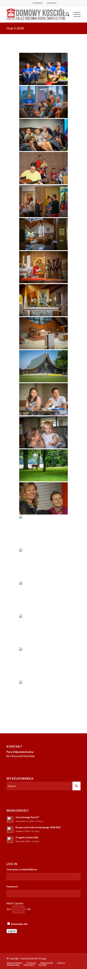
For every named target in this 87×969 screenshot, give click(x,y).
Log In (11, 931)
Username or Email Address (21, 869)
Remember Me (19, 923)
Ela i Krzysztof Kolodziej (20, 756)
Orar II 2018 (15, 28)
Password (12, 886)
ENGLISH (51, 3)
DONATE (37, 3)
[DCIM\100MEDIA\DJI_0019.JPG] (43, 697)
